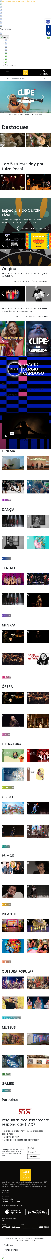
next (43, 97)
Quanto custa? (11, 1136)
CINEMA (7, 500)
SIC (3, 1195)
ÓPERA (7, 734)
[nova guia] (10, 34)
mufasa (32, 1240)
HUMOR (7, 904)
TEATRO (7, 615)
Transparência (7, 1199)
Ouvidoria (5, 1197)
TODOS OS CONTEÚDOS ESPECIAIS (33, 228)
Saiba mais (42, 1186)
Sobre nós (6, 1190)
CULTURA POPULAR (12, 1017)
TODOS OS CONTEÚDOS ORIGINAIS (31, 281)
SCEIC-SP (5, 1192)
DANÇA (7, 558)
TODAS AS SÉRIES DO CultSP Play (32, 316)
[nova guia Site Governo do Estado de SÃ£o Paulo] (18, 1)
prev (8, 97)
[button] (48, 22)
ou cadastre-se (44, 74)
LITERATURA (9, 787)
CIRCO (7, 846)
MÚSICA (7, 677)
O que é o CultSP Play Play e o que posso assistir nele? (22, 1132)
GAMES (7, 1090)
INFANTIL (7, 961)
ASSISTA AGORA (11, 395)
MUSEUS (7, 1074)
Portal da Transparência (11, 1201)
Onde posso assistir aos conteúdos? (21, 1139)
